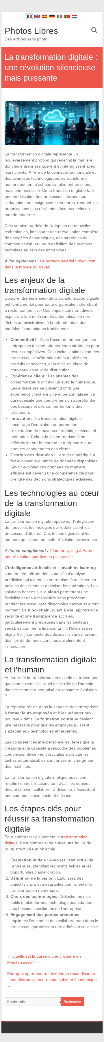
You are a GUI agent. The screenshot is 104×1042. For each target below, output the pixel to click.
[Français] (29, 16)
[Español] (44, 16)
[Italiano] (59, 16)
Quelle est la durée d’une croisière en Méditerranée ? (44, 959)
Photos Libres (31, 31)
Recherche (72, 1002)
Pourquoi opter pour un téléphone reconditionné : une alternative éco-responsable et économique (52, 979)
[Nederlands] (74, 16)
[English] (37, 16)
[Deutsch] (52, 16)
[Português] (67, 16)
